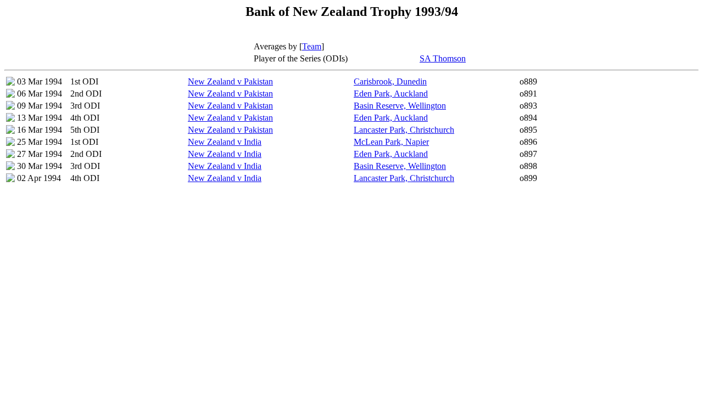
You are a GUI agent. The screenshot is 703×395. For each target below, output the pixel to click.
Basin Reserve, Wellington (400, 105)
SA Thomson (443, 58)
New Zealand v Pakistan (230, 81)
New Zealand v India (224, 141)
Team (311, 46)
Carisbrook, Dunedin (390, 81)
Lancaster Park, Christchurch (404, 129)
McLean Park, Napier (391, 141)
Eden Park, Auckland (391, 93)
